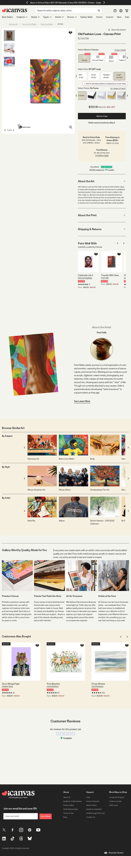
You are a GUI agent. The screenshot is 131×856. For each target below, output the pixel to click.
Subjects (21, 17)
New (119, 17)
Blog (65, 817)
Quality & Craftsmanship (72, 801)
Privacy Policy (68, 805)
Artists (58, 17)
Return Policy (91, 805)
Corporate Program (116, 797)
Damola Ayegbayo (85, 278)
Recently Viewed (116, 853)
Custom (109, 17)
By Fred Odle (83, 38)
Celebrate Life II (85, 275)
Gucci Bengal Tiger (11, 683)
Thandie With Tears (110, 275)
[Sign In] (121, 10)
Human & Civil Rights (29, 24)
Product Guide (120, 50)
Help (88, 797)
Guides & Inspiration (94, 809)
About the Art (86, 181)
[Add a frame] (24, 127)
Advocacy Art (13, 24)
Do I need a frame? (118, 88)
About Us (66, 797)
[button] (84, 58)
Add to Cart (101, 116)
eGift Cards (113, 805)
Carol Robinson (53, 686)
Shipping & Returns (89, 229)
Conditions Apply (101, 155)
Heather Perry (7, 686)
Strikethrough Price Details (96, 813)
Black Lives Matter (47, 24)
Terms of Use (68, 813)
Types (46, 17)
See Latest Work (82, 401)
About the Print (87, 215)
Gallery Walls (86, 17)
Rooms (70, 17)
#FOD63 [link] (60, 24)
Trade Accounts (115, 801)
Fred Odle (105, 278)
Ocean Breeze (98, 683)
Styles (34, 17)
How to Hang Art (92, 801)
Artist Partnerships (70, 809)
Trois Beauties (53, 683)
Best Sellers (7, 17)
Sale (127, 17)
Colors (99, 17)
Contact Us (90, 817)
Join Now (45, 816)
